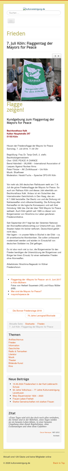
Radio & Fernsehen (18, 351)
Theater (12, 360)
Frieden (12, 342)
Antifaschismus (16, 339)
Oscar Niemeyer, (45, 432)
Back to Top (59, 462)
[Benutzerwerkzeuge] (56, 56)
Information (14, 345)
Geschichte (14, 348)
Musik (11, 357)
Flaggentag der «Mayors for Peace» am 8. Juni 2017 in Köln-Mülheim (36, 281)
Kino (11, 366)
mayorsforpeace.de (20, 294)
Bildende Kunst (16, 363)
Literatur (12, 354)
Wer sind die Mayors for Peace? (26, 291)
